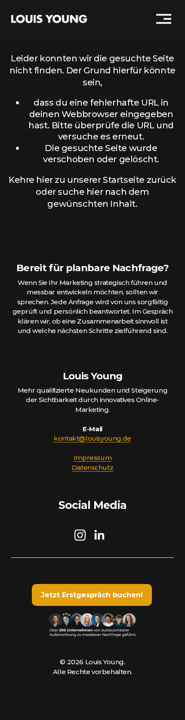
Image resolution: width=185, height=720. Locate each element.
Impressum (92, 458)
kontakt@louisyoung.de (92, 438)
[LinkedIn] (99, 535)
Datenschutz (93, 467)
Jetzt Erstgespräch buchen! (92, 595)
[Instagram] (80, 535)
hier (44, 180)
